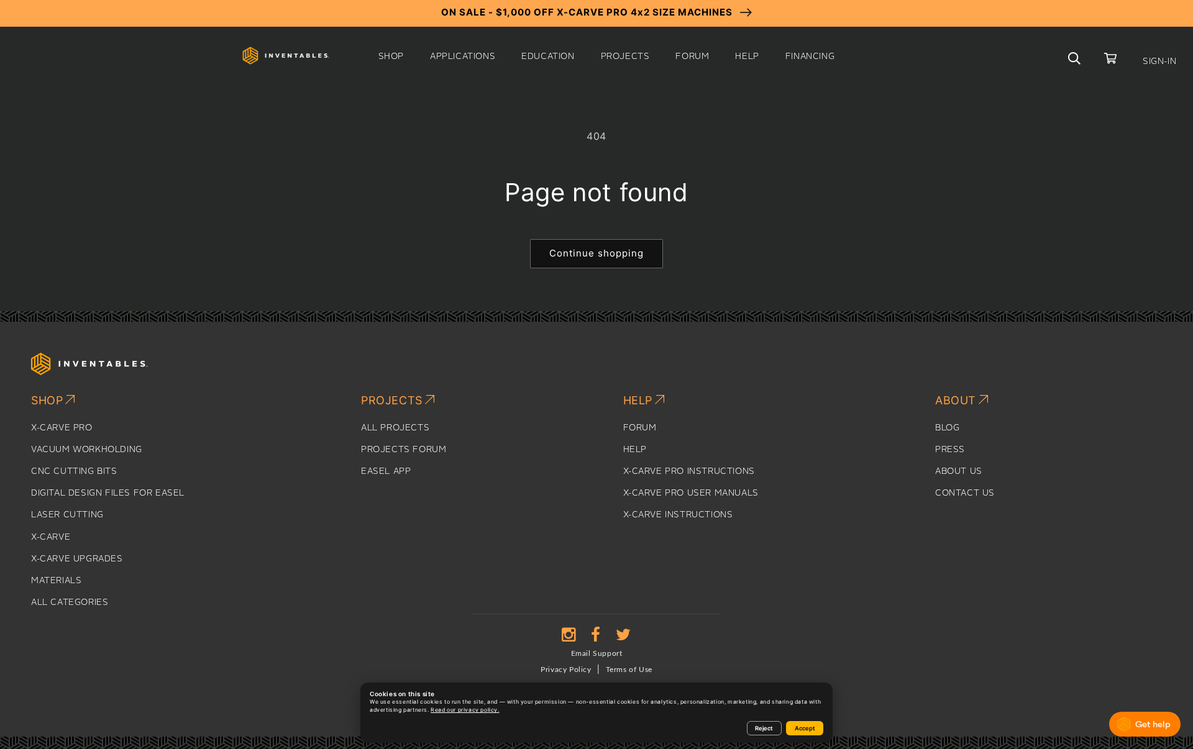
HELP (635, 449)
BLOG (947, 428)
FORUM (640, 428)
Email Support (597, 653)
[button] (391, 56)
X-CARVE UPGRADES (77, 559)
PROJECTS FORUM (403, 449)
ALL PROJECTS (395, 428)
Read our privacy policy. (465, 710)
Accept (805, 728)
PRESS (950, 449)
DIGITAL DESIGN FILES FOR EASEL (108, 493)
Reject (764, 728)
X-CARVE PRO (62, 428)
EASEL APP (386, 471)
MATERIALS (56, 580)
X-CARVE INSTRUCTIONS (678, 515)
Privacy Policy (566, 669)
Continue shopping (596, 253)
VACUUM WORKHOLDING (86, 449)
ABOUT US (958, 471)
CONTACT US (965, 493)
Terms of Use (629, 669)
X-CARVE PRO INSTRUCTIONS (689, 471)
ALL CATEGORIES (69, 602)
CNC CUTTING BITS (74, 471)
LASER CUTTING (67, 515)
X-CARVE (50, 537)
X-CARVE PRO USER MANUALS (691, 493)
